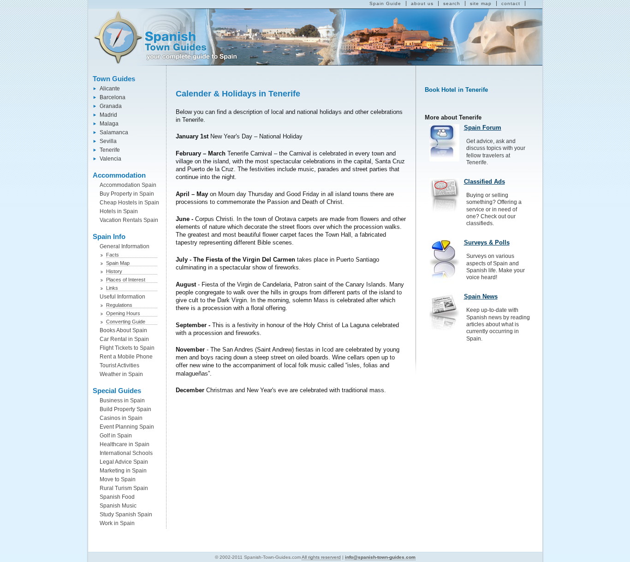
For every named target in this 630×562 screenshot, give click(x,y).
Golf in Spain (116, 435)
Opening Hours (123, 313)
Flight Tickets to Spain (127, 348)
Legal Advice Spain (124, 462)
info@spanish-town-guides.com (380, 557)
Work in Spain (117, 523)
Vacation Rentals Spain (129, 220)
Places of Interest (125, 279)
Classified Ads (484, 181)
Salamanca (114, 132)
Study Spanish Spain (126, 514)
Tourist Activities (119, 365)
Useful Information (122, 296)
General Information (124, 246)
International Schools (126, 453)
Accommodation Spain (128, 185)
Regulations (119, 305)
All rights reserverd (321, 557)
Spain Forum (482, 127)
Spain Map (118, 263)
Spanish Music (118, 505)
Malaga (109, 123)
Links (112, 288)
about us (422, 3)
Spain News (481, 296)
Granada (111, 106)
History (114, 271)
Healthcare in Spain (124, 444)
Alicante (110, 88)
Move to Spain (118, 479)
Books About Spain (123, 330)
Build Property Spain (125, 409)
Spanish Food (117, 497)
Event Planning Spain (127, 427)
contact (510, 3)
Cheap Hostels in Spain (129, 202)
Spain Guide (385, 3)
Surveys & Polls (487, 242)
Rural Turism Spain (124, 488)
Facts (112, 254)
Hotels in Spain (119, 211)
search (451, 3)
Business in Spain (122, 400)
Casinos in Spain (121, 418)
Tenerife (110, 150)
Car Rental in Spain (124, 339)
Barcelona (112, 97)
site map (481, 3)
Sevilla (108, 141)
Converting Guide (125, 321)
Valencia (110, 158)
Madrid (108, 115)
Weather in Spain (121, 374)
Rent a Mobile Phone (126, 356)
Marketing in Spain (123, 470)
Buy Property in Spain (127, 194)
